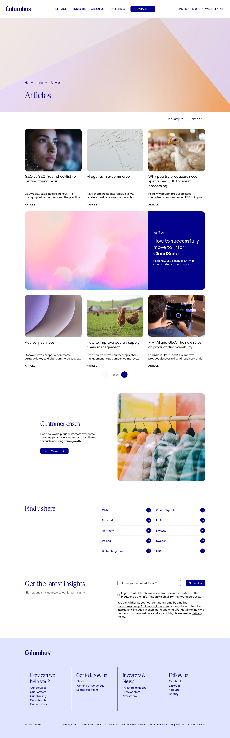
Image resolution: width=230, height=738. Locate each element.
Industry (174, 119)
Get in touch (38, 700)
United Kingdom (112, 551)
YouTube (174, 689)
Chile (105, 510)
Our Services (38, 687)
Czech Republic (166, 510)
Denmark (108, 520)
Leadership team (87, 689)
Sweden (161, 540)
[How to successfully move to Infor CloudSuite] (86, 250)
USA (159, 551)
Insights (42, 82)
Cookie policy (86, 724)
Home (29, 82)
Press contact (131, 691)
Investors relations (134, 687)
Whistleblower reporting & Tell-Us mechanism (144, 724)
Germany (108, 530)
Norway (161, 530)
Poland (106, 540)
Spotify (173, 694)
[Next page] (124, 374)
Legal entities (177, 724)
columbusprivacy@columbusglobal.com (143, 606)
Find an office (38, 704)
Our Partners (38, 691)
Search (218, 9)
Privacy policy (69, 724)
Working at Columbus (90, 685)
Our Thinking (38, 696)
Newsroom (130, 696)
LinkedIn (174, 685)
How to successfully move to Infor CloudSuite (176, 246)
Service (195, 119)
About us (82, 681)
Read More (51, 451)
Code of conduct (196, 724)
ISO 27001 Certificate (107, 724)
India (159, 520)
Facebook (175, 681)
